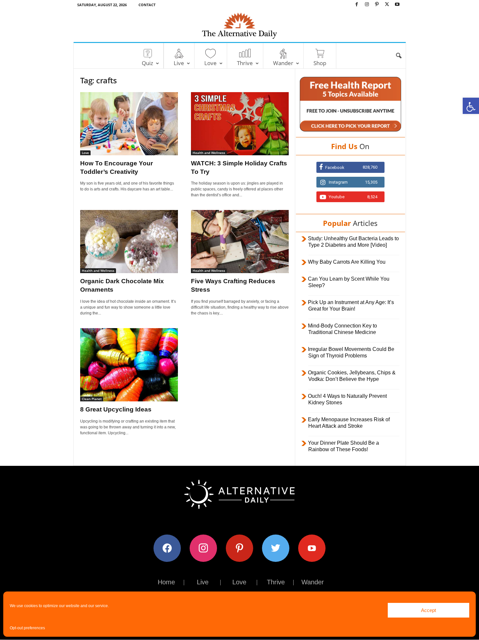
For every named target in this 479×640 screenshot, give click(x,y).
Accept (428, 610)
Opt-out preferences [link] (27, 628)
